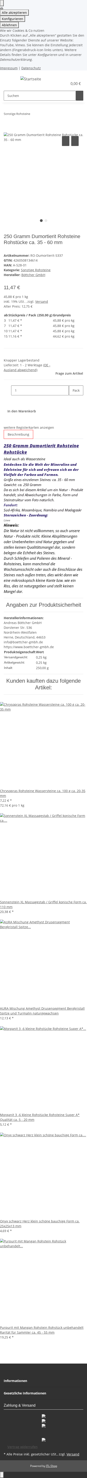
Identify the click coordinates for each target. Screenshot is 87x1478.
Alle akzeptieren (14, 12)
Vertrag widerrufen (22, 1447)
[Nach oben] (2, 1475)
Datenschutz (31, 68)
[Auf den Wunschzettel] (75, 141)
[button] (59, 83)
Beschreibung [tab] (18, 434)
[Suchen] (79, 96)
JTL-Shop (51, 1466)
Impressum (9, 68)
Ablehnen (9, 25)
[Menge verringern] (7, 390)
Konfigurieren (12, 19)
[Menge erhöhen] (72, 400)
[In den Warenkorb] (7, 129)
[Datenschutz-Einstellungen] (2, 3)
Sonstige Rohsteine (36, 270)
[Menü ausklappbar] (9, 79)
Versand (41, 301)
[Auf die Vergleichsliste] (65, 141)
